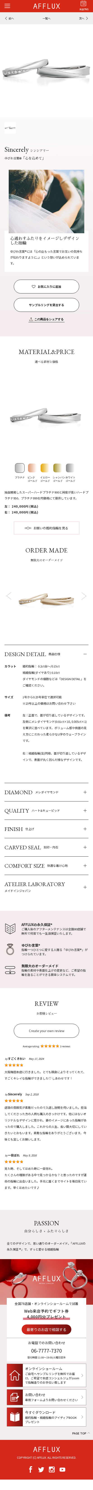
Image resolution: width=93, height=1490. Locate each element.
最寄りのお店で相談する (46, 1329)
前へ (11, 18)
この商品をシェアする (49, 319)
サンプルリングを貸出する (46, 305)
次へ (81, 18)
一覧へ (46, 18)
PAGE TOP (79, 1433)
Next (83, 595)
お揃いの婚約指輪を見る (50, 528)
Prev (10, 595)
